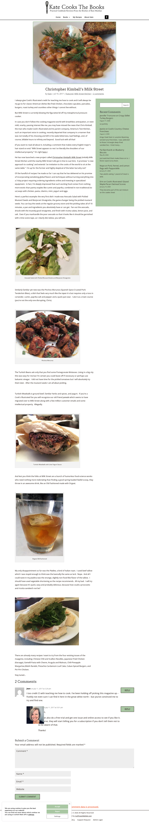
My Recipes (77, 17)
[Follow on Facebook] (106, 17)
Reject (57, 811)
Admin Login (98, 820)
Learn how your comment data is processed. (76, 806)
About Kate (88, 17)
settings (31, 815)
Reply (127, 690)
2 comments (98, 94)
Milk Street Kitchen (82, 94)
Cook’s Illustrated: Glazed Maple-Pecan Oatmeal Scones (114, 182)
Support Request (83, 820)
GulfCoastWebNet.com (83, 816)
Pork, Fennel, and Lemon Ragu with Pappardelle (114, 167)
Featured (69, 94)
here (44, 152)
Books (65, 17)
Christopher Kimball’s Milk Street (66, 157)
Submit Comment (27, 796)
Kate (50, 94)
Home (58, 17)
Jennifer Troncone (107, 115)
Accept (57, 806)
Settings (57, 816)
